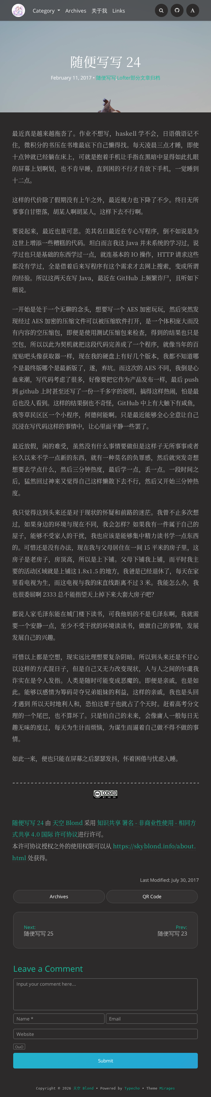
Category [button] (44, 10)
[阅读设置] (192, 10)
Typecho (132, 1088)
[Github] (177, 10)
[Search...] (161, 10)
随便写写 (106, 77)
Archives (75, 10)
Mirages (167, 1088)
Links (118, 10)
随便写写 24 (28, 822)
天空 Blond (67, 822)
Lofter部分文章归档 (138, 77)
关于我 (99, 10)
